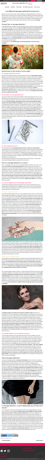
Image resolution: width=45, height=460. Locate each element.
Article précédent (6, 440)
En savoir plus (39, 0)
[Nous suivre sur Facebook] (1, 451)
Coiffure (13, 7)
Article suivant (39, 440)
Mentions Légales (33, 458)
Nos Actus (37, 7)
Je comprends (33, 0)
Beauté (7, 7)
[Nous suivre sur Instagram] (8, 451)
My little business (28, 7)
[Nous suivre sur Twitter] (5, 451)
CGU (37, 458)
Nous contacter (3, 456)
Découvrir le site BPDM (27, 448)
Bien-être (19, 7)
